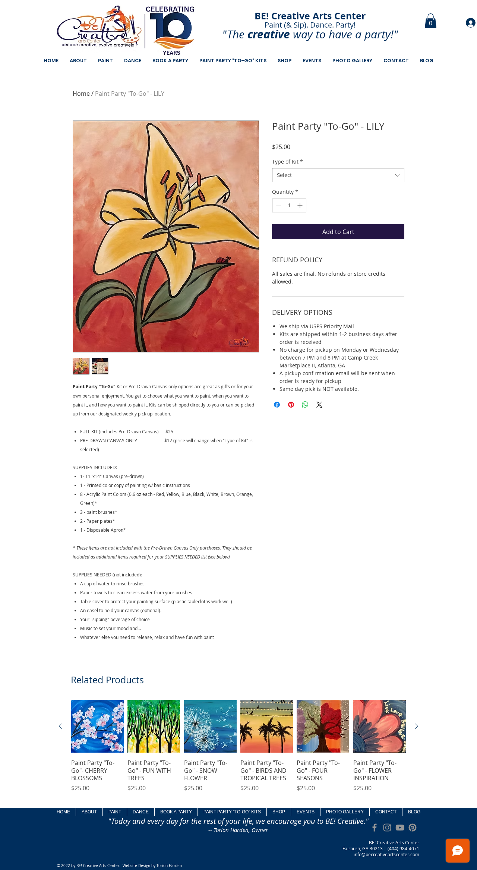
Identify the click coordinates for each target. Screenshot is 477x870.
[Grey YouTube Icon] (400, 827)
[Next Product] (416, 726)
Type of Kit (287, 161)
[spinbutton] (289, 205)
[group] (238, 750)
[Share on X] (319, 404)
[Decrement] (277, 205)
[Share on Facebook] (276, 404)
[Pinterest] (412, 827)
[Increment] (300, 205)
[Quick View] (97, 726)
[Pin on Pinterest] (291, 404)
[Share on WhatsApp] (305, 404)
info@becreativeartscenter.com (386, 854)
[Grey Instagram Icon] (387, 827)
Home (81, 93)
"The (233, 34)
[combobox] (338, 175)
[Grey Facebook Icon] (374, 827)
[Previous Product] (60, 726)
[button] (430, 20)
